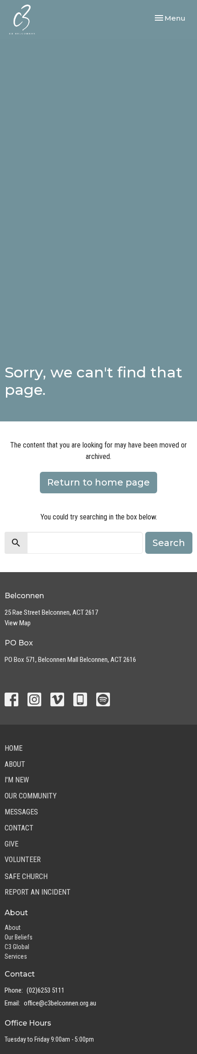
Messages (21, 812)
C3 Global (17, 946)
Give (11, 844)
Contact (19, 828)
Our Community (31, 796)
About (15, 764)
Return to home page (98, 482)
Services (16, 956)
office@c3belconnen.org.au (60, 1003)
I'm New (17, 779)
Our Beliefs (19, 937)
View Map (18, 623)
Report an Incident (38, 892)
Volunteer (23, 859)
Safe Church (26, 876)
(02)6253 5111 (46, 990)
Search (169, 542)
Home (13, 748)
